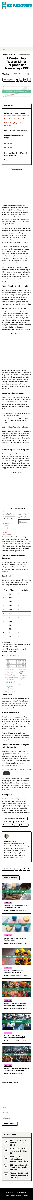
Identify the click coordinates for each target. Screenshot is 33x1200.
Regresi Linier (19, 821)
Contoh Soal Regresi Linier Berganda (13, 136)
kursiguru (20, 267)
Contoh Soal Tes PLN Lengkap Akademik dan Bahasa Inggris (14, 1037)
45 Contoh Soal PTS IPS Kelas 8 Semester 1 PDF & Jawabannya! (15, 1004)
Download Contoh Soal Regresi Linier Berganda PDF (16, 770)
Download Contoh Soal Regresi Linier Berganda (15, 154)
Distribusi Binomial (23, 785)
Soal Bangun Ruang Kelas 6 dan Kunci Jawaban (15, 939)
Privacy (25, 1195)
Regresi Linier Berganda (10, 825)
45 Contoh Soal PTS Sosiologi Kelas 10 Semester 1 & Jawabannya (16, 1069)
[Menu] (4, 48)
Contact (12, 1195)
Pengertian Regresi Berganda (14, 113)
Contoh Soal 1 (8, 143)
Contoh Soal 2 (8, 147)
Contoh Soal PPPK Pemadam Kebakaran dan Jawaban (14, 971)
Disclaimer (19, 1195)
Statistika (24, 825)
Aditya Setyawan (6, 74)
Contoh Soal (11, 54)
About (7, 1195)
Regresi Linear (7, 821)
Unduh (6, 773)
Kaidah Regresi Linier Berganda (14, 119)
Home (5, 54)
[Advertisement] (16, 29)
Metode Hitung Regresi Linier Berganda (13, 124)
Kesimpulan (8, 160)
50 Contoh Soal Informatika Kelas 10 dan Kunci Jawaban (16, 906)
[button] (28, 48)
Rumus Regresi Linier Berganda (15, 131)
